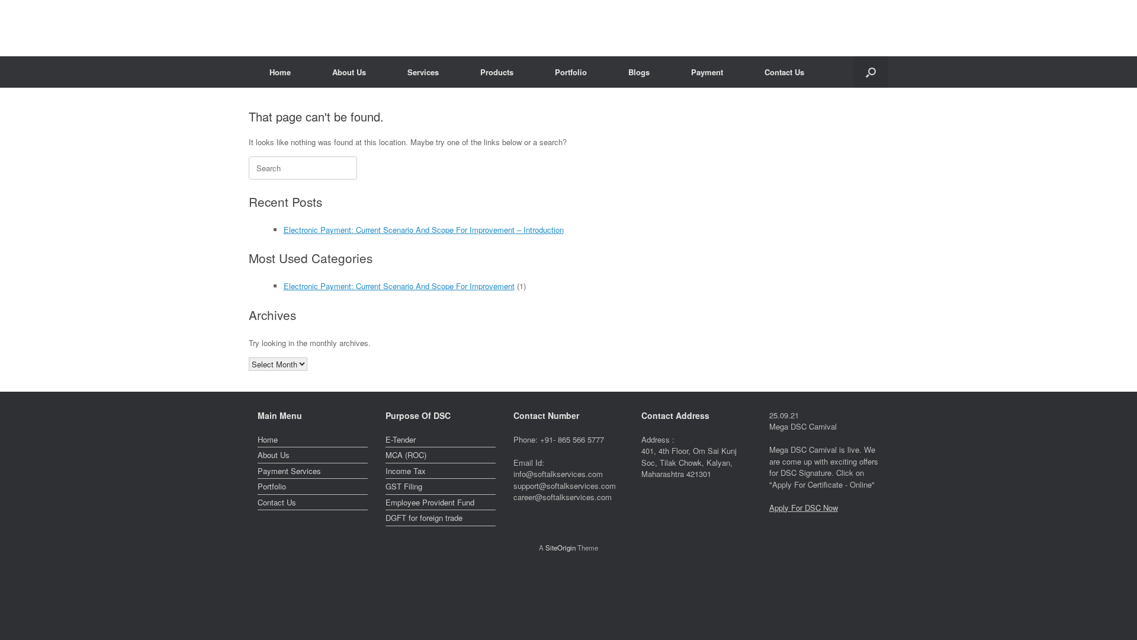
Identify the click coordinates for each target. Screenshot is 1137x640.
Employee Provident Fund (430, 502)
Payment (707, 72)
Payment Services (289, 470)
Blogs (639, 72)
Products (496, 72)
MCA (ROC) (406, 454)
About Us (349, 72)
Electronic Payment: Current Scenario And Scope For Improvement (399, 286)
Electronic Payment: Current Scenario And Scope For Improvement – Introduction (424, 229)
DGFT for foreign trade (424, 517)
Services (423, 72)
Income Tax (406, 470)
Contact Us (784, 72)
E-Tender (401, 439)
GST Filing (404, 486)
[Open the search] (870, 72)
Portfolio (571, 72)
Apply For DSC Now (803, 507)
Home (280, 72)
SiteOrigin (560, 547)
